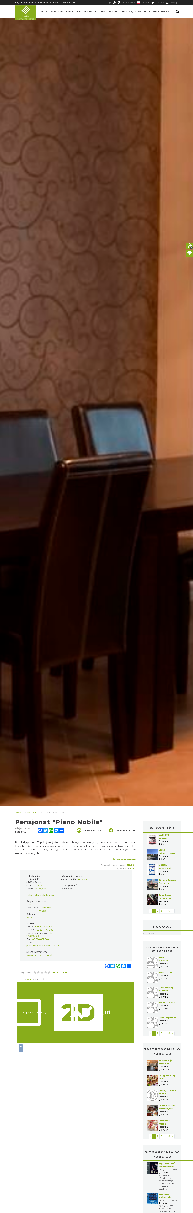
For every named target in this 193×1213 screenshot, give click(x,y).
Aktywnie (56, 12)
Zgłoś (130, 865)
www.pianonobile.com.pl (39, 955)
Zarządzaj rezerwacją (124, 859)
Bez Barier (91, 12)
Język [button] (145, 3)
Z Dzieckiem (73, 12)
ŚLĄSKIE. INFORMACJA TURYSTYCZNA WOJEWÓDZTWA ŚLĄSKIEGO (46, 2)
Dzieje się (126, 12)
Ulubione (159, 3)
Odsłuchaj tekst (92, 830)
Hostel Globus (167, 1021)
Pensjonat (83, 879)
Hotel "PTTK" (166, 991)
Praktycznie (109, 12)
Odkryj (43, 12)
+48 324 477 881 (44, 926)
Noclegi (30, 917)
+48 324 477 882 (44, 929)
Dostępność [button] (127, 3)
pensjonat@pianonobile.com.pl (42, 945)
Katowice (162, 943)
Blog (138, 12)
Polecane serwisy (156, 12)
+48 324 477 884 (40, 939)
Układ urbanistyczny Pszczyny (167, 853)
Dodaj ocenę (59, 972)
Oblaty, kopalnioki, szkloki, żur (165, 868)
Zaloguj (173, 3)
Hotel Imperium (167, 1036)
